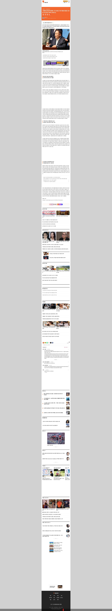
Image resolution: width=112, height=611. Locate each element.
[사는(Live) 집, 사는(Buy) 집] (68, 459)
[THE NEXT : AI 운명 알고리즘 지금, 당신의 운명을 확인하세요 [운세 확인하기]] (56, 204)
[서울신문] (45, 2)
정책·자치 (50, 597)
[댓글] (50, 14)
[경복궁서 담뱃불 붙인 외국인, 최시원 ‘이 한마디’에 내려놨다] (68, 531)
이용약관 (52, 607)
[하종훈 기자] (43, 18)
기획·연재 (43, 465)
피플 (50, 599)
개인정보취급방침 (56, 607)
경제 (57, 595)
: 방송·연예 (45, 497)
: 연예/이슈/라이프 (46, 522)
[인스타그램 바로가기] (57, 604)
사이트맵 (59, 607)
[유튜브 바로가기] (55, 604)
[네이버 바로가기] (59, 604)
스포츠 (54, 599)
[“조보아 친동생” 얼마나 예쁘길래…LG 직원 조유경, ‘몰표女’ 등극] (68, 526)
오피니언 (43, 450)
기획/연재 (43, 9)
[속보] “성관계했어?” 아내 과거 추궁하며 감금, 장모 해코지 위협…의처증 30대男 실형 (55, 178)
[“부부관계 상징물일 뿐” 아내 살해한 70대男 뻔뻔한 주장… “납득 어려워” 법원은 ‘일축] (68, 536)
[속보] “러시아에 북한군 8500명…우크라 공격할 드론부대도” (51, 177)
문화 (54, 597)
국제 (61, 595)
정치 (50, 595)
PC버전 (62, 607)
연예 (57, 599)
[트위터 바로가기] (53, 604)
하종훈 (45, 17)
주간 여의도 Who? (47, 9)
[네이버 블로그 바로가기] (61, 604)
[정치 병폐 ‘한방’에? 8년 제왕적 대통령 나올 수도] (68, 454)
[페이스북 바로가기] (51, 604)
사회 (54, 595)
